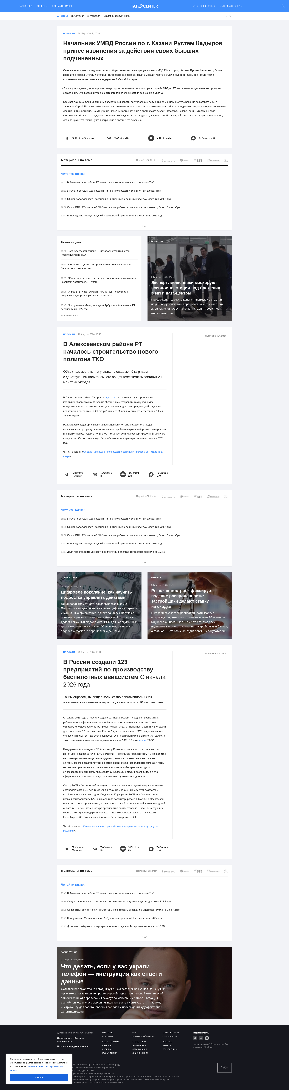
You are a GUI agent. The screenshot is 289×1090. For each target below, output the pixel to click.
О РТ (134, 1033)
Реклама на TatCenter (215, 335)
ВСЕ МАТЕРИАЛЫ (110, 1042)
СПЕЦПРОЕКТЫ (170, 1036)
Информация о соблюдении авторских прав (71, 1039)
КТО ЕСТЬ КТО (139, 1042)
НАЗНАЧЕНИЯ (139, 1045)
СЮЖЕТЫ (107, 1045)
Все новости (69, 315)
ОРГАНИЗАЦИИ (139, 1049)
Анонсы (62, 16)
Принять (39, 1077)
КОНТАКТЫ (107, 1036)
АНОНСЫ (167, 1045)
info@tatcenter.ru (201, 1033)
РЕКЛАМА (167, 1042)
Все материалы (62, 6)
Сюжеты (42, 6)
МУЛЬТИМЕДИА (109, 1053)
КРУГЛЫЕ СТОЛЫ (171, 1033)
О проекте (107, 1033)
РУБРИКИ (107, 1049)
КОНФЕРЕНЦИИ (170, 1049)
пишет (143, 740)
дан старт (111, 397)
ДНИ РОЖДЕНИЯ (140, 1053)
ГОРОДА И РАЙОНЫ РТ (143, 1036)
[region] (39, 1069)
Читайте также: (73, 173)
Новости (69, 33)
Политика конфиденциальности (73, 1046)
